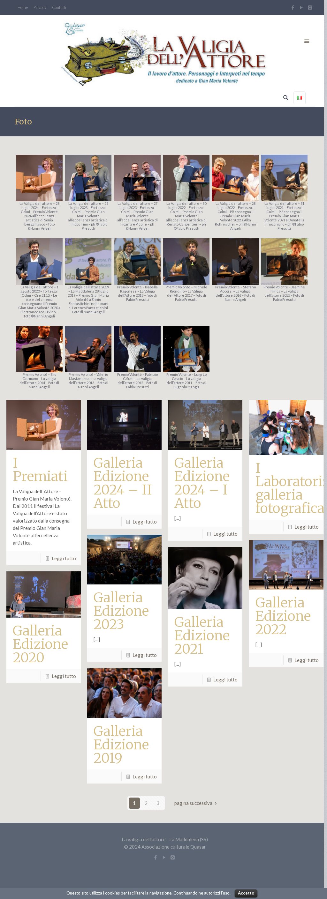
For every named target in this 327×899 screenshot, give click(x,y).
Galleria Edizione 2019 (121, 744)
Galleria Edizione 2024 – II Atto (123, 483)
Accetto (246, 892)
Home (23, 7)
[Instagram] (311, 7)
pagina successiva (193, 803)
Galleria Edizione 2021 (202, 635)
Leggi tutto (64, 558)
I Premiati (40, 470)
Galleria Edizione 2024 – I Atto (202, 483)
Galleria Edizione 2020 (40, 644)
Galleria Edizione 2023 (121, 611)
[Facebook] (292, 7)
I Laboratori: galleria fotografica (290, 488)
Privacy (40, 7)
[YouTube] (301, 7)
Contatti (59, 7)
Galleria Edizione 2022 (283, 616)
